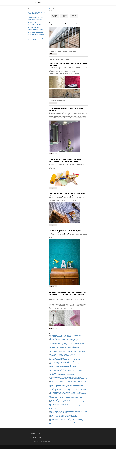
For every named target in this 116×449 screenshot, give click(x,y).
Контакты (32, 436)
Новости (81, 2)
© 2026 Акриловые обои (35, 433)
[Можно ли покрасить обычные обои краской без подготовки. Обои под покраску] (68, 262)
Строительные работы (64, 16)
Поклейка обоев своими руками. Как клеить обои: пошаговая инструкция (65, 390)
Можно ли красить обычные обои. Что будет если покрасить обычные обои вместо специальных (67, 293)
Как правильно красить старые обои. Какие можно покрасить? (63, 409)
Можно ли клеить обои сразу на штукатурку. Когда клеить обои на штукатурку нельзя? (35, 21)
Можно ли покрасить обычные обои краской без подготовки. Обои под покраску (67, 232)
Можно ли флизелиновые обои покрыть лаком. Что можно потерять (64, 416)
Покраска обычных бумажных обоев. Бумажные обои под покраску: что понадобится (67, 195)
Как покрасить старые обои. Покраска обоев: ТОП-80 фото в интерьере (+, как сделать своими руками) (36, 12)
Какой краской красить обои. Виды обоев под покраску (61, 388)
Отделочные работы (54, 16)
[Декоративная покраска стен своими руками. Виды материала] (68, 87)
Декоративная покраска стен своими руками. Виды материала (68, 65)
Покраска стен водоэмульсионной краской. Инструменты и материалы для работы (65, 160)
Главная (76, 2)
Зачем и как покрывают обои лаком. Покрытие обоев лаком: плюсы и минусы (66, 392)
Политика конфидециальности (36, 437)
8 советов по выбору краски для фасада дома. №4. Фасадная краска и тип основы (67, 346)
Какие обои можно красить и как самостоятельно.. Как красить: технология (66, 370)
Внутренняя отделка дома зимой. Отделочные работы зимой (66, 24)
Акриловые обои (35, 2)
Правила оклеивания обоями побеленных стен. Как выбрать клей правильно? (66, 420)
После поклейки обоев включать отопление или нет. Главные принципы (65, 359)
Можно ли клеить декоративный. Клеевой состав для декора (63, 366)
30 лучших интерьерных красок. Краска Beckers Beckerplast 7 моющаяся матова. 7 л (67, 343)
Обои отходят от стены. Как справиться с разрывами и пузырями (63, 415)
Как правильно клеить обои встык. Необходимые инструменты (63, 361)
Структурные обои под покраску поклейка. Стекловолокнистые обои (64, 369)
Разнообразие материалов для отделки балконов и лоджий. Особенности (65, 335)
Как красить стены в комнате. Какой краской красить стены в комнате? (64, 339)
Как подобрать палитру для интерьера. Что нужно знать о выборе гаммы (65, 354)
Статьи (86, 2)
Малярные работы (73, 16)
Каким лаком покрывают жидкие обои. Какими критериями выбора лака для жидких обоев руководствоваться (36, 31)
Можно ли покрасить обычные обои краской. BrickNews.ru (62, 367)
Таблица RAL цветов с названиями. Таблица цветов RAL (62, 355)
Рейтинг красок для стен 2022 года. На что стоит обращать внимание (64, 347)
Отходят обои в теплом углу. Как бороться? (59, 362)
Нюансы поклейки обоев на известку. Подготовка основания (63, 386)
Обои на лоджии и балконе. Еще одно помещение (60, 375)
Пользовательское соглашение (40, 436)
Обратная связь (33, 440)
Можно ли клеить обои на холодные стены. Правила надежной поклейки (65, 405)
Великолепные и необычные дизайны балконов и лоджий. (62, 374)
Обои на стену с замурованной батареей (58, 344)
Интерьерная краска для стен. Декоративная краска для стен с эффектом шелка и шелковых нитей (37, 26)
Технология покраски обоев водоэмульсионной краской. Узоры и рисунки (65, 377)
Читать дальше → (53, 53)
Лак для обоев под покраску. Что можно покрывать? (61, 336)
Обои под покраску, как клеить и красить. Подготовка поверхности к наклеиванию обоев (68, 389)
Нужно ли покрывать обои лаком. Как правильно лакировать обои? (64, 338)
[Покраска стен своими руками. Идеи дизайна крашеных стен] (68, 136)
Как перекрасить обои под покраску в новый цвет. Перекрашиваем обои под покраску (68, 393)
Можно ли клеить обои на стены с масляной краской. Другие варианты (65, 418)
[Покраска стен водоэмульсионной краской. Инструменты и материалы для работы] (68, 178)
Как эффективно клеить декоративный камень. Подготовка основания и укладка (67, 413)
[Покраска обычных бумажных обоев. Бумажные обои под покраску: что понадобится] (68, 213)
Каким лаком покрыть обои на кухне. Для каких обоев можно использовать (66, 419)
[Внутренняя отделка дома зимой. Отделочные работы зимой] (68, 37)
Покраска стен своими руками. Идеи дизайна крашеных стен (66, 109)
